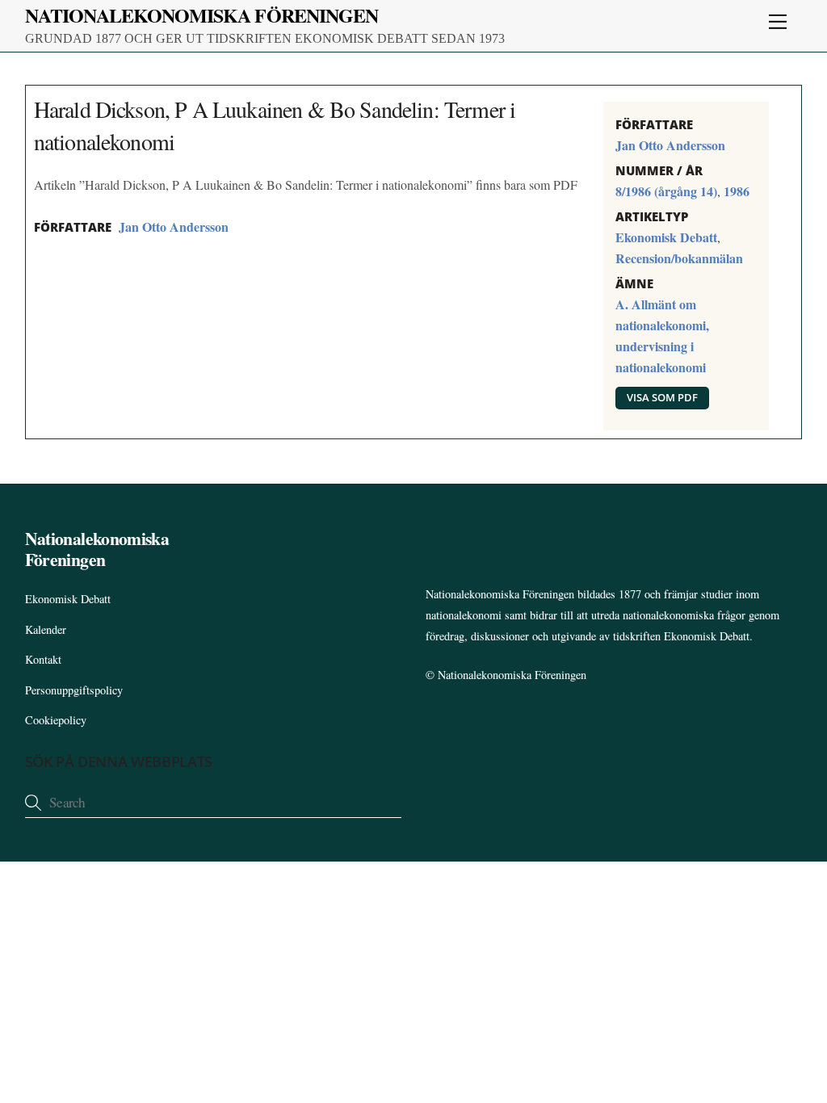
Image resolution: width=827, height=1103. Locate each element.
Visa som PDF (662, 397)
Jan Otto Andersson (174, 226)
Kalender (45, 629)
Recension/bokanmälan (679, 258)
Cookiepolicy (55, 720)
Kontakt (43, 659)
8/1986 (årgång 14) (666, 191)
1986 (736, 191)
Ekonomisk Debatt (666, 237)
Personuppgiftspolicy (74, 690)
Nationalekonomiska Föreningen (512, 674)
